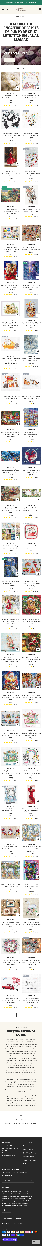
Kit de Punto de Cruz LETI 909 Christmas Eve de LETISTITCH (31, 696)
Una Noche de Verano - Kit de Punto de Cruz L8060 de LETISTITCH (11, 584)
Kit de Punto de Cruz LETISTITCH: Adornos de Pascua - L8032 (11, 249)
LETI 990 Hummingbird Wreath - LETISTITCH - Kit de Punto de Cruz (10, 962)
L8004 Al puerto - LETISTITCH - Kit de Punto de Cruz (10, 886)
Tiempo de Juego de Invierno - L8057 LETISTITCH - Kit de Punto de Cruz (10, 621)
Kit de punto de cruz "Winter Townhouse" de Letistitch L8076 (31, 434)
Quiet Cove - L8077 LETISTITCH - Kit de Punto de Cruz (11, 510)
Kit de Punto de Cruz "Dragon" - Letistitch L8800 (31, 471)
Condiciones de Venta (29, 1153)
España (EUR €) (8, 1218)
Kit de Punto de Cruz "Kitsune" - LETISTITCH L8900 (31, 324)
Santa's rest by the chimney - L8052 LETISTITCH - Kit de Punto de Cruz (31, 659)
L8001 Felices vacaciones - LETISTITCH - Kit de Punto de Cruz (11, 924)
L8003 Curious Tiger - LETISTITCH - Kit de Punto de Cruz (31, 887)
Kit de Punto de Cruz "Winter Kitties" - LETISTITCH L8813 (31, 398)
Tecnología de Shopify (18, 1223)
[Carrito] (39, 9)
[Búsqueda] (7, 9)
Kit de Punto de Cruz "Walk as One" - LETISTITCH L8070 (31, 360)
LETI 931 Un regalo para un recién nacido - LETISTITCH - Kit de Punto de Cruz (31, 1000)
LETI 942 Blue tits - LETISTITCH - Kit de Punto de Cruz (31, 174)
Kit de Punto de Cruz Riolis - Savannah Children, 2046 (10, 324)
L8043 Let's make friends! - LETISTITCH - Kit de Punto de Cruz (31, 773)
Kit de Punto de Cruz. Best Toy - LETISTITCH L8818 (10, 398)
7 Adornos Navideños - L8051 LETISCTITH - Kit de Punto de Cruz (11, 735)
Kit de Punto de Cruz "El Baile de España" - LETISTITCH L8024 (31, 811)
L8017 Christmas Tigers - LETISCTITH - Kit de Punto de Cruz (11, 849)
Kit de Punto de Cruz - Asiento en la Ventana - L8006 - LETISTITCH (31, 849)
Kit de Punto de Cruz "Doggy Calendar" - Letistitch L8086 (11, 547)
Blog (24, 1163)
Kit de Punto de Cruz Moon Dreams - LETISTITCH (31, 210)
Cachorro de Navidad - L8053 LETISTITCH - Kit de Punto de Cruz (31, 621)
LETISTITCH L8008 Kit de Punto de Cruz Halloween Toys (31, 248)
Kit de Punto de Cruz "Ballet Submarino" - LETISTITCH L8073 (10, 472)
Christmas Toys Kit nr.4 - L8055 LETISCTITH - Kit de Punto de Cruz (31, 584)
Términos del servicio (29, 1156)
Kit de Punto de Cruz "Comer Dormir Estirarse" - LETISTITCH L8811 (11, 361)
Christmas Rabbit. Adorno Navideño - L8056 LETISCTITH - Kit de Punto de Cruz (10, 659)
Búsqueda (26, 1146)
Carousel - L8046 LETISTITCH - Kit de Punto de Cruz (31, 734)
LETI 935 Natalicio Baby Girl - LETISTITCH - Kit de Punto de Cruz (31, 98)
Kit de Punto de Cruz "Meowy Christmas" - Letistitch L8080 (31, 547)
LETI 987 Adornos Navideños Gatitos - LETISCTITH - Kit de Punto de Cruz (31, 962)
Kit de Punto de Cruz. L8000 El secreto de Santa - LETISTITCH (10, 287)
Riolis (11, 320)
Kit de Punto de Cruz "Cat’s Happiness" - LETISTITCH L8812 (31, 136)
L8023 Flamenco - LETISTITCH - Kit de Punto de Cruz (11, 174)
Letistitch (10, 93)
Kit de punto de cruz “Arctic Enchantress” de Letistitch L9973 (31, 287)
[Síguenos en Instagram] (9, 1210)
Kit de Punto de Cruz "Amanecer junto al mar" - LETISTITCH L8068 (11, 211)
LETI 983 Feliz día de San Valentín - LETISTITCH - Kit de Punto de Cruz (10, 1000)
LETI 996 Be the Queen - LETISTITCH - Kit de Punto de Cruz (31, 924)
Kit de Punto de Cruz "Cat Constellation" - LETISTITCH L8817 (11, 136)
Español (18, 1218)
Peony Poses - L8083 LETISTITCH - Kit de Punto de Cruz (11, 98)
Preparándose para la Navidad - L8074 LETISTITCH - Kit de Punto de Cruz (10, 434)
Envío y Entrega (28, 1149)
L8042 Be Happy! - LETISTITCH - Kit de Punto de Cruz (11, 811)
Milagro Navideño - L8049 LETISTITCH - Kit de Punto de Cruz (11, 697)
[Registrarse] (31, 1180)
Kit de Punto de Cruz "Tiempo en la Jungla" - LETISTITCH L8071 (31, 510)
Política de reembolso (29, 1160)
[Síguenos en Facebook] (4, 1210)
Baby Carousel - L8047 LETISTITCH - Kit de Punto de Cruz (11, 773)
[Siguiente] (28, 1015)
